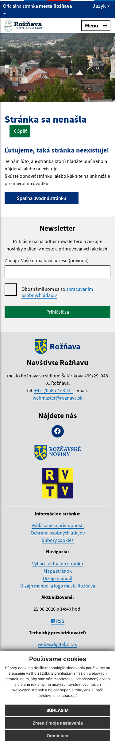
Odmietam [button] (57, 735)
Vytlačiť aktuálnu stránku (57, 563)
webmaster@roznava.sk (57, 398)
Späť (21, 131)
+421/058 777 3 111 (53, 390)
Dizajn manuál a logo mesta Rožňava (57, 586)
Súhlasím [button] (57, 710)
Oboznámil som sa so (57, 292)
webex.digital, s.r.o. (57, 644)
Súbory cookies (58, 540)
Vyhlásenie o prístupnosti (58, 525)
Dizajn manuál (57, 578)
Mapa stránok (58, 571)
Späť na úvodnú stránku (41, 198)
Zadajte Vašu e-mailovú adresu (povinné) (47, 260)
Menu (91, 25)
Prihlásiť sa (57, 312)
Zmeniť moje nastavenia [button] (58, 723)
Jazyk (100, 5)
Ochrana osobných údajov (58, 533)
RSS (59, 621)
